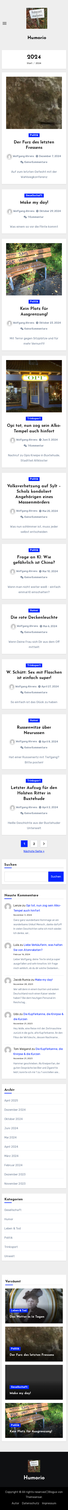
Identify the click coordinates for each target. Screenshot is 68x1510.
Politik (34, 135)
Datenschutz (30, 1503)
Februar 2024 (13, 1165)
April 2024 (11, 1146)
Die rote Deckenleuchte (34, 618)
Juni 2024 (11, 1128)
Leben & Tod (12, 1228)
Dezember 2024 (15, 1109)
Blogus (52, 1492)
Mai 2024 (10, 1137)
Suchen (10, 865)
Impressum (49, 1503)
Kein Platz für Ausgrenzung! (31, 1431)
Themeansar (34, 1497)
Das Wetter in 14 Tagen (27, 1316)
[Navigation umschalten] (4, 23)
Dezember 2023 (15, 1174)
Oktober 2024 (13, 1119)
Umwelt (9, 1256)
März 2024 (11, 1156)
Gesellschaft (34, 195)
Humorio (37, 38)
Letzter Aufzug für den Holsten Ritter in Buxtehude (34, 793)
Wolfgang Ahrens (23, 156)
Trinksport (34, 418)
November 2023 (15, 1183)
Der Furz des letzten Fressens (32, 1355)
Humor (34, 610)
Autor (15, 1503)
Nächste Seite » (34, 851)
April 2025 (11, 1100)
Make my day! (34, 203)
